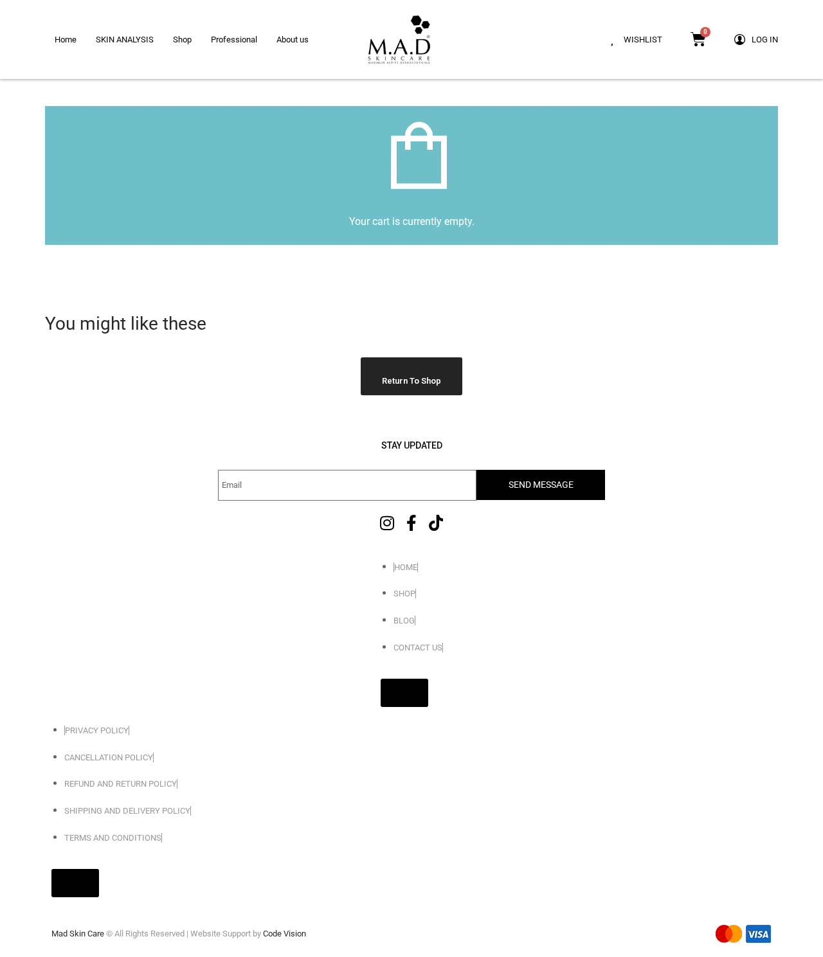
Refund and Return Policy (120, 784)
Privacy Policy (97, 730)
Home (66, 39)
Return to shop (411, 381)
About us (292, 39)
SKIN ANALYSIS (125, 39)
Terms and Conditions (112, 838)
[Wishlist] (611, 39)
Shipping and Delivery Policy (127, 811)
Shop (182, 39)
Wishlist (643, 39)
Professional (234, 39)
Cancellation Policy (108, 757)
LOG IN (765, 39)
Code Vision (284, 933)
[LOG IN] (739, 39)
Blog (404, 620)
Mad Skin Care (77, 933)
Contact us (417, 647)
